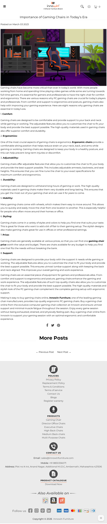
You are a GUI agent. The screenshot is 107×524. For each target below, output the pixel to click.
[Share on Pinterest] (58, 325)
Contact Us (53, 393)
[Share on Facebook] (47, 325)
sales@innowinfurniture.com (57, 458)
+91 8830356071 (57, 463)
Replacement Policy (53, 383)
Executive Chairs (53, 427)
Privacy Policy (53, 379)
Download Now (53, 484)
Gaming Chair (53, 420)
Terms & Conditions (53, 386)
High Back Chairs (53, 430)
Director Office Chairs (53, 423)
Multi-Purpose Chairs (53, 437)
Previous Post (46, 352)
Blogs (53, 397)
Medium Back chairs (53, 434)
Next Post (62, 352)
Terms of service (53, 390)
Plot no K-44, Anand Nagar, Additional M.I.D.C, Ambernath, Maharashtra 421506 (58, 466)
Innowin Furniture (63, 519)
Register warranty (53, 401)
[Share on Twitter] (52, 325)
